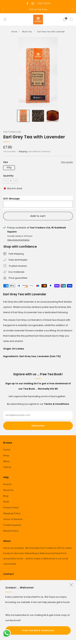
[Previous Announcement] (3, 9)
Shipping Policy (12, 513)
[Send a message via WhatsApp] (6, 633)
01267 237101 (43, 3)
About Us (8, 490)
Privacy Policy (11, 507)
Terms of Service (12, 519)
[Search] (71, 19)
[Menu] (5, 19)
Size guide (67, 162)
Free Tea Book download (38, 630)
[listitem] (38, 9)
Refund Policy (11, 531)
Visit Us (7, 467)
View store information (18, 239)
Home (14, 31)
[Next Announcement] (73, 9)
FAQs (6, 501)
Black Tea (27, 31)
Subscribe (38, 425)
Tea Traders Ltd (12, 131)
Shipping (23, 151)
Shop (6, 455)
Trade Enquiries (12, 525)
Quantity (8, 175)
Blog (5, 496)
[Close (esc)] (71, 585)
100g (9, 167)
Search (7, 484)
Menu (6, 461)
